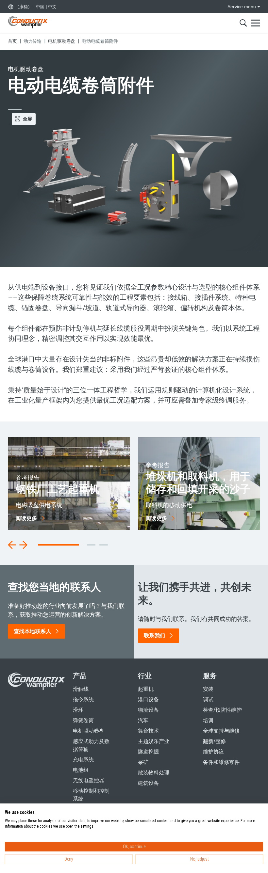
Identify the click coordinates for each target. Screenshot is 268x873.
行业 (145, 676)
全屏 (27, 118)
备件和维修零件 (221, 762)
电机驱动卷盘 (88, 731)
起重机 (146, 689)
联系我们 (154, 635)
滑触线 (81, 689)
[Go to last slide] (12, 545)
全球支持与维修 (221, 731)
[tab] (91, 545)
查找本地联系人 (32, 631)
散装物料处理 (153, 773)
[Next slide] (23, 545)
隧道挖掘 (148, 752)
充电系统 (83, 759)
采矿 (143, 762)
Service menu (241, 6)
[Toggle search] (243, 23)
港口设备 (148, 699)
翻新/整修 (214, 741)
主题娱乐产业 (153, 741)
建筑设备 (148, 783)
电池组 (81, 770)
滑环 (78, 710)
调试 (208, 699)
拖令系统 (83, 699)
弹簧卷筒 (83, 720)
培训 (208, 720)
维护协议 (213, 752)
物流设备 (148, 710)
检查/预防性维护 (222, 710)
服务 (210, 676)
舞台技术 (148, 731)
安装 (208, 689)
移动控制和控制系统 (91, 795)
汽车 (143, 720)
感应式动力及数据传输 (91, 745)
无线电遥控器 (88, 780)
